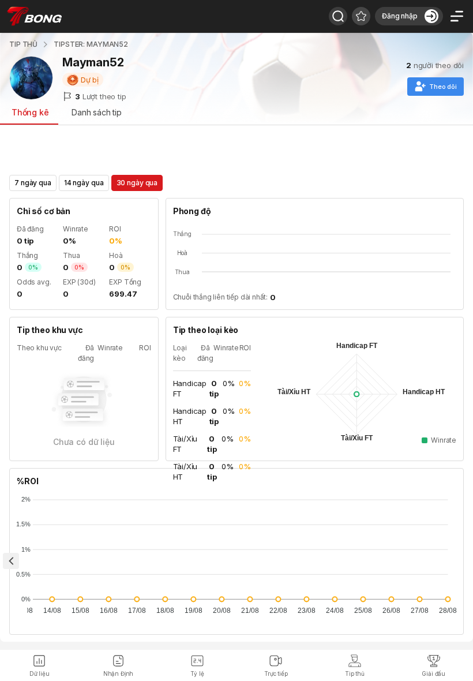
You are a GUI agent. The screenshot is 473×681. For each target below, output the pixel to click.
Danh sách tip (97, 112)
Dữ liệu (39, 673)
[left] (11, 561)
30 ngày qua (137, 182)
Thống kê (30, 112)
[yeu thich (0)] (361, 16)
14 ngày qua (84, 182)
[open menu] (457, 16)
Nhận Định (118, 673)
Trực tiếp (276, 673)
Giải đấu (433, 673)
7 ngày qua (32, 182)
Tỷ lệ (197, 673)
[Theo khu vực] (338, 16)
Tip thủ (355, 673)
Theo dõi (443, 87)
